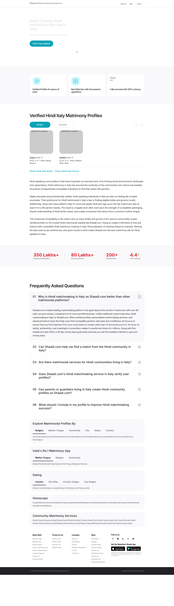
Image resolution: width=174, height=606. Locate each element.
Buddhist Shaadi (74, 520)
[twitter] (128, 539)
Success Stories (38, 559)
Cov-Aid (74, 550)
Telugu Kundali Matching (71, 502)
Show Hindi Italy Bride (41, 171)
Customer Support (38, 553)
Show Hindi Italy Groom (67, 171)
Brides (40, 124)
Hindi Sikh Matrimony (75, 437)
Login (139, 4)
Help (130, 4)
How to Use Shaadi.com (40, 547)
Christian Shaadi (86, 520)
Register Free (37, 542)
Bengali (35, 464)
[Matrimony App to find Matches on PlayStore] (134, 548)
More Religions (38, 440)
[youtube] (133, 539)
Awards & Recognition (79, 547)
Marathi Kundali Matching (111, 502)
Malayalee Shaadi (63, 523)
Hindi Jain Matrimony (125, 437)
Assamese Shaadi (50, 520)
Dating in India (84, 488)
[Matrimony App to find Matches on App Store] (118, 548)
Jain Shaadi (119, 520)
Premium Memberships (40, 550)
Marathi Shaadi (38, 520)
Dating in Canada (52, 488)
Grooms (63, 124)
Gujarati (58, 464)
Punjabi (47, 464)
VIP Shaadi (94, 539)
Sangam (94, 542)
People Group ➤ (139, 571)
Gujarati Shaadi (108, 520)
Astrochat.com (96, 559)
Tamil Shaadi (116, 523)
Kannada (84, 464)
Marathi (41, 464)
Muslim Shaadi (87, 523)
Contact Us (36, 556)
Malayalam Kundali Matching (91, 502)
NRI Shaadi (96, 523)
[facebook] (113, 539)
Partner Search (37, 544)
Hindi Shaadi (97, 520)
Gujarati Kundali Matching (129, 502)
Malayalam (76, 464)
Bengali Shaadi (62, 520)
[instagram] (118, 539)
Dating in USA (73, 488)
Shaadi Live (95, 550)
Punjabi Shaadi (106, 523)
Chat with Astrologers (98, 562)
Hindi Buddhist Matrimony (92, 437)
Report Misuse (56, 547)
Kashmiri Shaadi (38, 523)
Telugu (69, 464)
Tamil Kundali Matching (54, 502)
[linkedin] (123, 539)
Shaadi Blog (76, 542)
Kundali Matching (39, 502)
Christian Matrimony (110, 437)
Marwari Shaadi (75, 523)
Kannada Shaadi (129, 520)
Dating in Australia (39, 488)
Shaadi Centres (96, 544)
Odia (53, 464)
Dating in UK (63, 488)
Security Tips (56, 544)
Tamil (64, 464)
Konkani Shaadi (50, 523)
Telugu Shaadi (127, 523)
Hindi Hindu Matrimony (41, 437)
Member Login (37, 539)
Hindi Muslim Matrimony (58, 437)
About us (124, 4)
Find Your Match (41, 43)
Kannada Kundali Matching (42, 506)
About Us (75, 539)
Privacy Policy (56, 542)
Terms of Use (56, 539)
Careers (74, 544)
